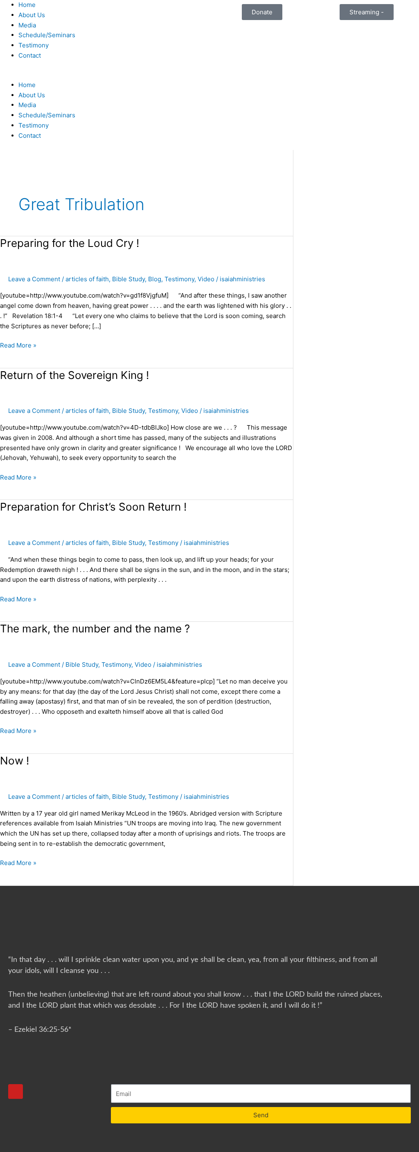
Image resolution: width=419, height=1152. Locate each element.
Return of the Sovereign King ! (74, 375)
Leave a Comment (34, 279)
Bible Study (128, 279)
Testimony (33, 45)
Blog (154, 279)
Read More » (18, 345)
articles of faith (87, 279)
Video (206, 279)
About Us (31, 15)
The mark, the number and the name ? (95, 628)
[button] (105, 75)
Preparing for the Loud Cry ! (69, 243)
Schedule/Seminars (46, 35)
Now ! (14, 760)
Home (27, 5)
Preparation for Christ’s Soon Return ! (93, 506)
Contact (29, 55)
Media (27, 25)
